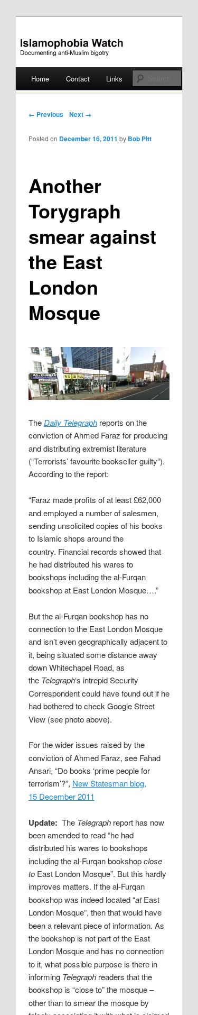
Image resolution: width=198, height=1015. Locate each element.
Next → (80, 114)
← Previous (46, 114)
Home (40, 79)
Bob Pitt (140, 138)
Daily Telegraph (70, 422)
